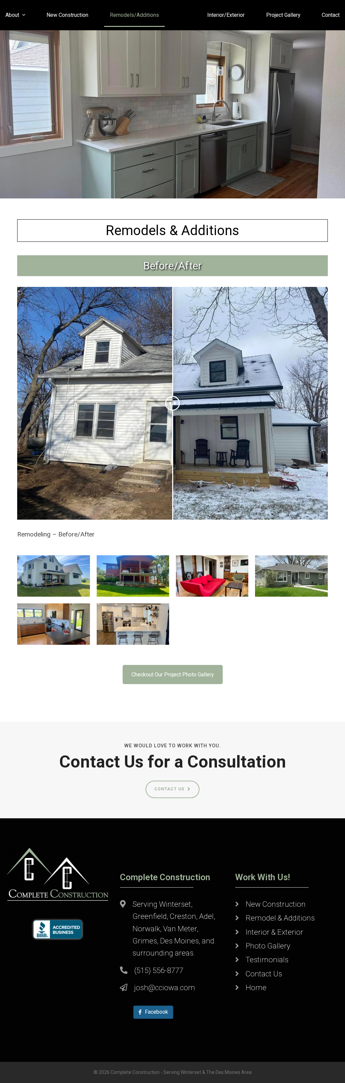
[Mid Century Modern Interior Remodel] (212, 575)
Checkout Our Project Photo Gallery (172, 674)
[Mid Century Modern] (53, 623)
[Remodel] (53, 575)
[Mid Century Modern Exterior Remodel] (133, 575)
